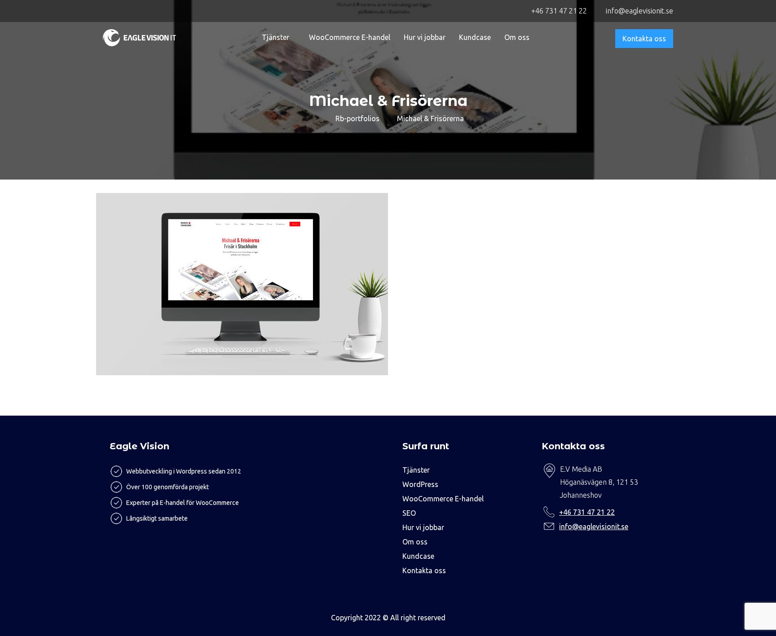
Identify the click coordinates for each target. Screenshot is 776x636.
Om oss (516, 37)
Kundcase (475, 37)
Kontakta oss (644, 39)
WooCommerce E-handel (349, 37)
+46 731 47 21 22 (587, 512)
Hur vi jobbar (424, 37)
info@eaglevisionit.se (593, 526)
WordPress (420, 484)
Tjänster (275, 37)
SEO (409, 513)
